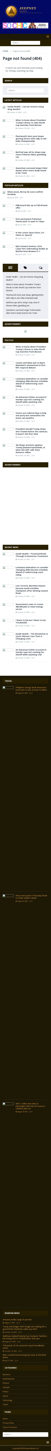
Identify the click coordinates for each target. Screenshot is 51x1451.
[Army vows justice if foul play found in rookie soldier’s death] (8, 995)
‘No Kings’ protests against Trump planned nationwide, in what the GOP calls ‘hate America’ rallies (30, 449)
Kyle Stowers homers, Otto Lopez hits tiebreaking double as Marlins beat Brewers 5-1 (32, 248)
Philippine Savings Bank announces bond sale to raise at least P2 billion (31, 688)
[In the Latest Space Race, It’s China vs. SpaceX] (8, 235)
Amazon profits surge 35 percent (17, 1319)
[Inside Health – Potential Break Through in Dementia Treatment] (8, 557)
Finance (6, 1383)
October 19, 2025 (15, 112)
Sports (5, 1396)
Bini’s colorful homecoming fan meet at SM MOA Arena (24, 1356)
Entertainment (8, 1379)
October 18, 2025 (24, 437)
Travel (8, 681)
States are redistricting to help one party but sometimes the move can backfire (31, 415)
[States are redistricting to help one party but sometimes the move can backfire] (8, 416)
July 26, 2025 (13, 197)
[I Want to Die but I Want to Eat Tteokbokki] (8, 623)
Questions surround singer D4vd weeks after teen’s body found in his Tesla (31, 170)
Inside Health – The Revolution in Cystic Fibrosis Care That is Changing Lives (32, 636)
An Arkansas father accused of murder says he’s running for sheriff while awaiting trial (31, 399)
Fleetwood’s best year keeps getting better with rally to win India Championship (31, 138)
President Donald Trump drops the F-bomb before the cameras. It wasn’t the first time (32, 431)
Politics (9, 340)
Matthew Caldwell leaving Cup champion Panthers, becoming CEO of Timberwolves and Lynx (25, 1337)
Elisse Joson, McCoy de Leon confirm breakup (25, 193)
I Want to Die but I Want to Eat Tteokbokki (31, 621)
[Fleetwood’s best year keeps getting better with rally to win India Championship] (8, 139)
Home (5, 1418)
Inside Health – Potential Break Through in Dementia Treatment (32, 554)
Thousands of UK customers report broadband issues (23, 1346)
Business (6, 1374)
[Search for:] (25, 42)
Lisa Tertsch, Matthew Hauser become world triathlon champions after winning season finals (32, 589)
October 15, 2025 (11, 1332)
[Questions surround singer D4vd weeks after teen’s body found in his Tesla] (8, 171)
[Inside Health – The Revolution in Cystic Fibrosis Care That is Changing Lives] (8, 637)
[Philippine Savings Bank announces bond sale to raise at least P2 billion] (8, 787)
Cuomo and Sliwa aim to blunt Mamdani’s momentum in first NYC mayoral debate (30, 365)
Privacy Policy (8, 1423)
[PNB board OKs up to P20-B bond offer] (8, 208)
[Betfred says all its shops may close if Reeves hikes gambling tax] (8, 155)
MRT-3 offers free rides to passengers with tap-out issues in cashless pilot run (30, 1106)
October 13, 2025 (11, 1351)
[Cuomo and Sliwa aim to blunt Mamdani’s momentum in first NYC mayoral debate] (8, 366)
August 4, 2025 (23, 693)
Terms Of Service (10, 1427)
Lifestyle (6, 1387)
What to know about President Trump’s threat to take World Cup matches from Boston (31, 122)
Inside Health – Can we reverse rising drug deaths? (25, 107)
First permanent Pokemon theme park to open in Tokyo (30, 220)
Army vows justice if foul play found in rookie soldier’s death (31, 896)
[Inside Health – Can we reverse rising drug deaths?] (4, 106)
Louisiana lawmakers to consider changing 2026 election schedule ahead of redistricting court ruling (32, 382)
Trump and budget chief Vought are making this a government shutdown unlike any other (24, 1327)
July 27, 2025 (9, 1360)
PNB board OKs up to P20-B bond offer (31, 206)
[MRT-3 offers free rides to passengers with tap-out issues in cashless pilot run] (8, 1203)
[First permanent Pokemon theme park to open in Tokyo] (8, 222)
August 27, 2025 (10, 1342)
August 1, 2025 (10, 1323)
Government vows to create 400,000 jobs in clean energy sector (29, 606)
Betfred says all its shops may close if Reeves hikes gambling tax (31, 154)
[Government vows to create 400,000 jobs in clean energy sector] (8, 607)
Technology (7, 1400)
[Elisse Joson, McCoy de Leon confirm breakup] (4, 192)
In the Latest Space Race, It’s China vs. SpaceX (30, 233)
